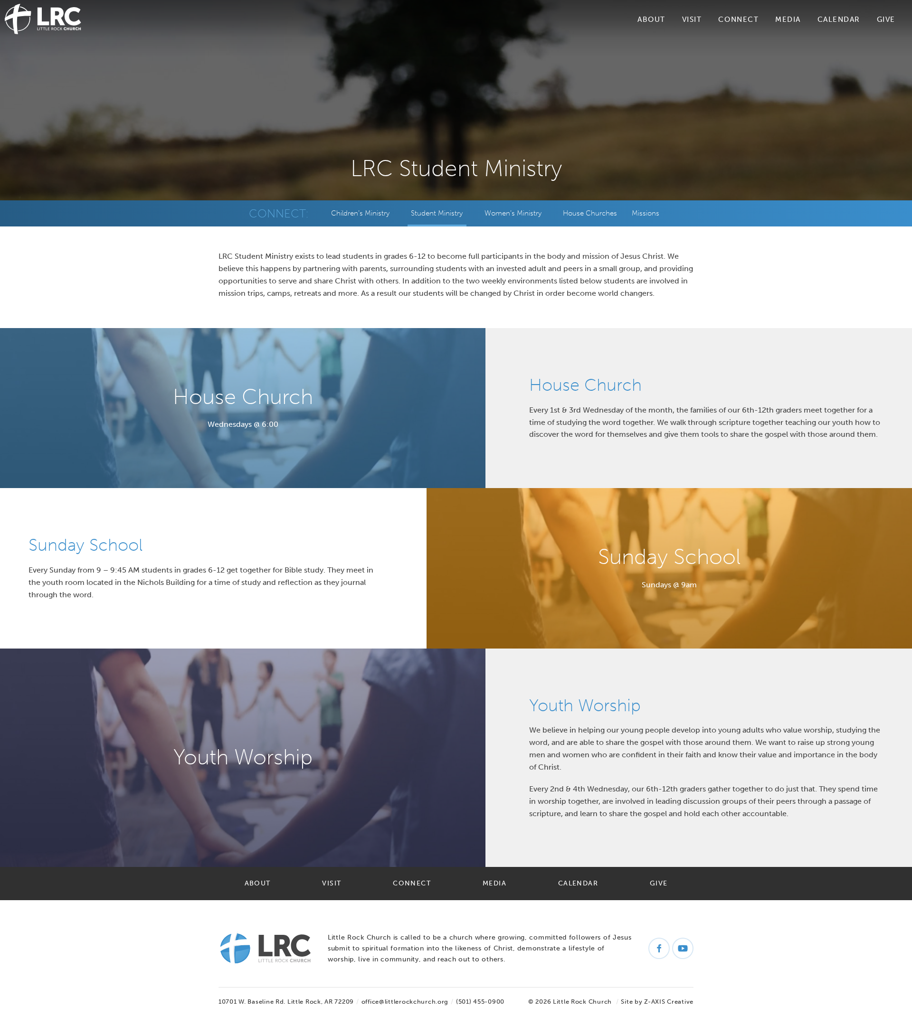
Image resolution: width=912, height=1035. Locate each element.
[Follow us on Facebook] (659, 948)
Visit (692, 19)
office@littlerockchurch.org (404, 1001)
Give (886, 19)
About (651, 19)
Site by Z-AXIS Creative (657, 1001)
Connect (738, 19)
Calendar (838, 19)
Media (788, 19)
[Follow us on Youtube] (683, 948)
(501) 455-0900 (480, 1001)
